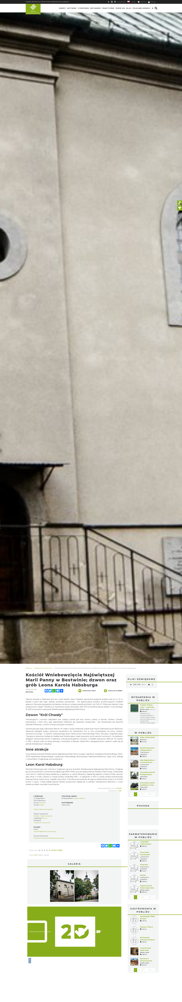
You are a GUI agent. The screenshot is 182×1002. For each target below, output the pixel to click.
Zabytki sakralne (79, 798)
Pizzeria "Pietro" (146, 911)
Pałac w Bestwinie (147, 737)
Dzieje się (120, 8)
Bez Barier (95, 8)
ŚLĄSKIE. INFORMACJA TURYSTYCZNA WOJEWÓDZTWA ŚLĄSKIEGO (47, 2)
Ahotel (143, 859)
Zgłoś (118, 788)
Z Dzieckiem (83, 8)
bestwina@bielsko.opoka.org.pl (45, 831)
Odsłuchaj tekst (89, 690)
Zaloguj (152, 2)
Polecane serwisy (141, 8)
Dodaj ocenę (56, 850)
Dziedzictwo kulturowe (42, 823)
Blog (128, 8)
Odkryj (62, 8)
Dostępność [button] (121, 2)
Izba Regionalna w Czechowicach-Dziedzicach (147, 762)
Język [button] (133, 2)
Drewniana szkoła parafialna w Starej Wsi (147, 785)
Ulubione (143, 2)
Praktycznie (108, 8)
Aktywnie (71, 8)
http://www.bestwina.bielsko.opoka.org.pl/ (49, 838)
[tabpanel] (62, 886)
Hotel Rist (144, 849)
